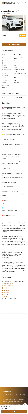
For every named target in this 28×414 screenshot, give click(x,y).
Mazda (9, 394)
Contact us (14, 411)
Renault (22, 394)
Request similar (15, 44)
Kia (18, 394)
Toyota (14, 394)
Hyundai (4, 394)
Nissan (4, 396)
